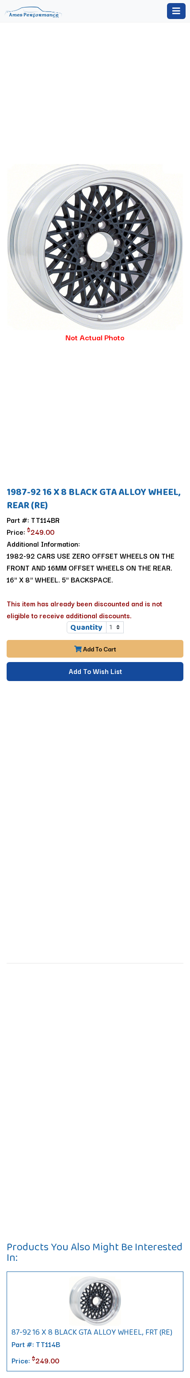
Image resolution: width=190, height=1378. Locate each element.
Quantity (86, 627)
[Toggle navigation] (176, 11)
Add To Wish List (95, 671)
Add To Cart (99, 649)
